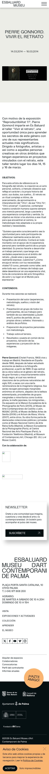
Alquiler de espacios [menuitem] (12, 658)
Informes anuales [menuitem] (10, 671)
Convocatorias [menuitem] (9, 664)
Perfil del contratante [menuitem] (13, 667)
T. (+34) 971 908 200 (14, 591)
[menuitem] (5, 612)
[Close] (44, 748)
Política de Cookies (33, 760)
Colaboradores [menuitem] (10, 661)
